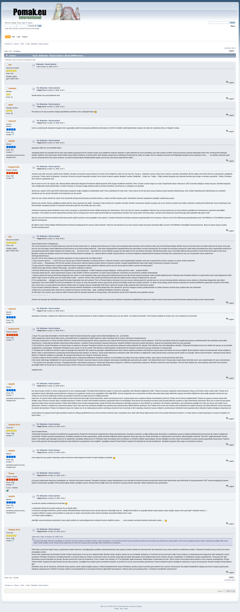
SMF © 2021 (113, 606)
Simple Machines (123, 606)
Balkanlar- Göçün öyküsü (46, 64)
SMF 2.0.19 (104, 606)
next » (234, 48)
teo (10, 64)
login (23, 23)
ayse (10, 104)
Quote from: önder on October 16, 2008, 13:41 (47, 536)
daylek (11, 141)
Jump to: (220, 591)
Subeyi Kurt (14, 424)
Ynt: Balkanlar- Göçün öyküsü (48, 88)
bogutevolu (13, 167)
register (29, 23)
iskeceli (12, 121)
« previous (227, 48)
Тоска (11, 473)
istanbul (12, 88)
